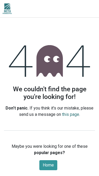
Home (48, 165)
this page (70, 114)
